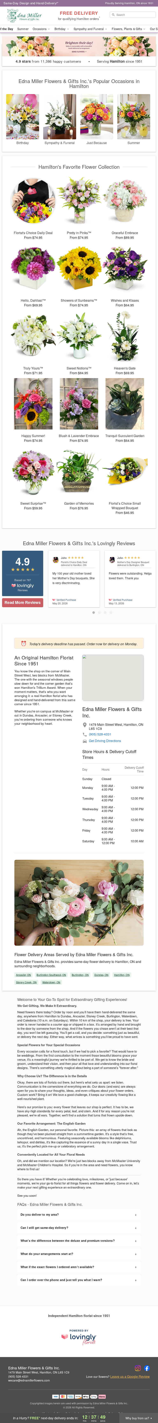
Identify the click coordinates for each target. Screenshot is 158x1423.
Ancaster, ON (23, 974)
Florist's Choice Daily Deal (74, 562)
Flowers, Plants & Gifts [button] (127, 29)
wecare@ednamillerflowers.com (29, 1380)
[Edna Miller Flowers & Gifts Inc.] (27, 16)
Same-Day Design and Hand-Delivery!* (31, 3)
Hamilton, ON (121, 974)
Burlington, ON (80, 974)
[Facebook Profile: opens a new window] (147, 1368)
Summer (23, 29)
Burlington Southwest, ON (51, 974)
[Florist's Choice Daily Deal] (55, 559)
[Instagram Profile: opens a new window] (138, 1368)
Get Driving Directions (105, 741)
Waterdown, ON (51, 982)
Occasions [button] (40, 29)
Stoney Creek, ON (26, 982)
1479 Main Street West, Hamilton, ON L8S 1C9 (38, 1372)
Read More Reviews (23, 602)
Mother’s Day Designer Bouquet (133, 562)
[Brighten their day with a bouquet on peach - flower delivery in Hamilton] (79, 49)
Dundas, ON (101, 974)
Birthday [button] (60, 29)
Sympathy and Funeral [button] (89, 29)
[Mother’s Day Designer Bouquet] (112, 559)
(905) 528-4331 (100, 734)
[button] (93, 612)
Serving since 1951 (119, 61)
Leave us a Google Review (130, 1376)
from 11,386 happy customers (48, 61)
